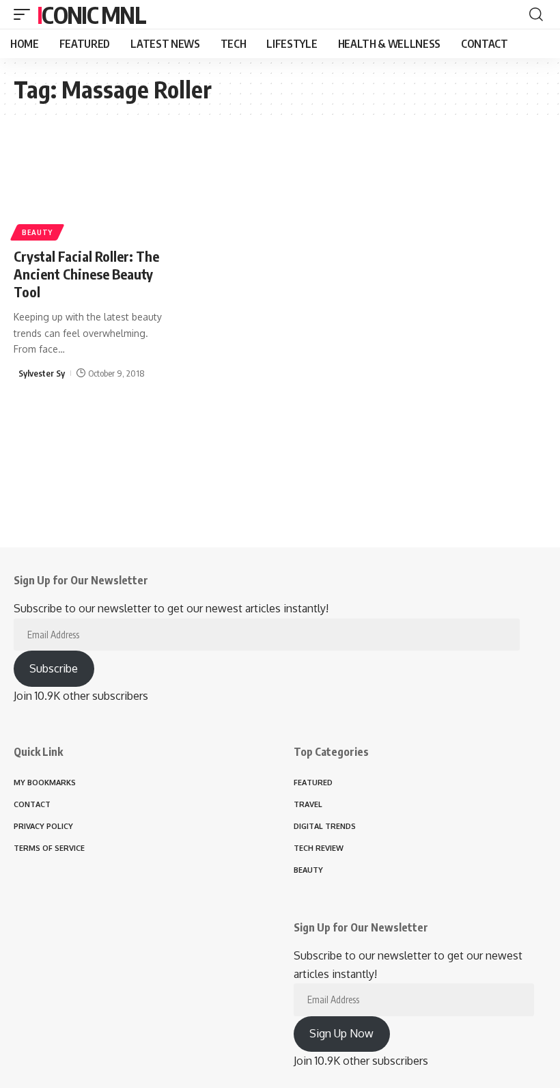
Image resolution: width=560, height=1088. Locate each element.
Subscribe (53, 668)
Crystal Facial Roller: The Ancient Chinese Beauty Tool (86, 273)
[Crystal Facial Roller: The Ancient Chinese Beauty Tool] (93, 188)
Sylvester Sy (41, 373)
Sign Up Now (341, 1033)
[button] (25, 14)
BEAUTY (37, 232)
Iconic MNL (91, 14)
